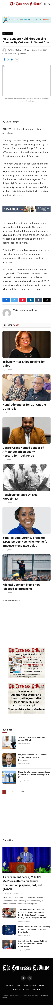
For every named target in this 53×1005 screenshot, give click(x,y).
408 (22, 792)
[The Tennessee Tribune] (25, 4)
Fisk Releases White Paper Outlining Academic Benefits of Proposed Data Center (34, 929)
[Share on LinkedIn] (12, 60)
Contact (36, 989)
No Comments (10, 54)
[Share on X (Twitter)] (8, 60)
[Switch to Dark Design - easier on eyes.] (45, 4)
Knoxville (7, 33)
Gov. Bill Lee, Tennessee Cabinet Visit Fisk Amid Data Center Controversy (32, 943)
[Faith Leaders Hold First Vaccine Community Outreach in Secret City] (26, 80)
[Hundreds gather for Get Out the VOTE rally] (26, 387)
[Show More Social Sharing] (17, 60)
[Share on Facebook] (4, 60)
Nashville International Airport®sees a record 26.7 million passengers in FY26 (34, 774)
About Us (10, 986)
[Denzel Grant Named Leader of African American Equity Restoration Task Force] (26, 430)
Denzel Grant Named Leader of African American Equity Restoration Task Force (23, 451)
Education (7, 872)
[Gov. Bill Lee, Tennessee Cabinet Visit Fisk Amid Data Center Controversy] (9, 944)
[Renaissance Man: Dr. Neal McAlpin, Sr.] (26, 477)
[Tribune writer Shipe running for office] (26, 344)
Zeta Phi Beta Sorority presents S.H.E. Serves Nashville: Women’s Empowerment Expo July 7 (24, 541)
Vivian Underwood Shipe (19, 50)
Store (41, 986)
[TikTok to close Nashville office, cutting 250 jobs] (9, 742)
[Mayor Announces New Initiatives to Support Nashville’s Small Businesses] (9, 760)
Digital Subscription (26, 986)
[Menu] (4, 4)
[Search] (49, 4)
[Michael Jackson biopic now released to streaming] (26, 567)
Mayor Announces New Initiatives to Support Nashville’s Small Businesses (34, 757)
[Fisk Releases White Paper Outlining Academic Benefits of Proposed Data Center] (9, 930)
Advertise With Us (21, 989)
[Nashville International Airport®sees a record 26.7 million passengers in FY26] (9, 777)
